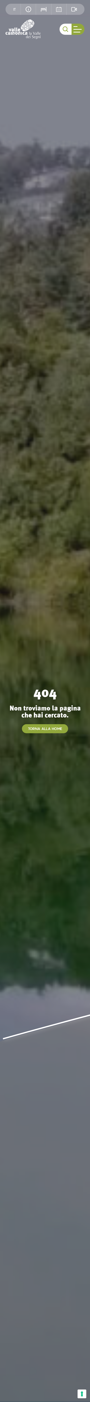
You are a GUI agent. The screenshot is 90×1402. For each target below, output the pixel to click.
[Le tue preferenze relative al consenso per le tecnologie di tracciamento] (82, 1393)
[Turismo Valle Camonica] (23, 29)
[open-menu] (78, 29)
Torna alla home (45, 728)
